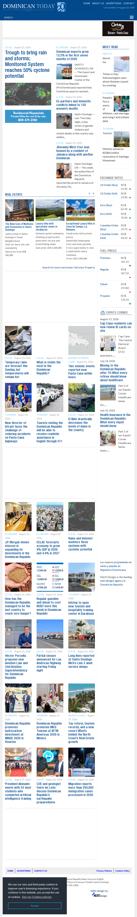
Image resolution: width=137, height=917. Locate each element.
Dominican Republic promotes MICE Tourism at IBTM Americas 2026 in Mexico (49, 731)
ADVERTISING (113, 3)
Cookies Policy (122, 871)
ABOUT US (98, 3)
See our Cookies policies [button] (37, 897)
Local (9, 47)
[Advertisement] (64, 28)
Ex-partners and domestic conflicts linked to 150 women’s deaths (73, 105)
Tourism (10, 414)
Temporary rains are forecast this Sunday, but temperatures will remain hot (17, 370)
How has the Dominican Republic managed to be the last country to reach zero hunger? (18, 606)
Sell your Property (85, 267)
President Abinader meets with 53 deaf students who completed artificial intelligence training (18, 791)
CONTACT (128, 3)
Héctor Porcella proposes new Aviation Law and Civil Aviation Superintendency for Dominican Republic (16, 666)
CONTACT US (40, 871)
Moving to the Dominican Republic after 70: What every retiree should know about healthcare (113, 373)
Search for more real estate (57, 267)
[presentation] (89, 193)
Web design (97, 890)
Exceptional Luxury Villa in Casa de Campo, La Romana (80, 227)
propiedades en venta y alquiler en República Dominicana (116, 565)
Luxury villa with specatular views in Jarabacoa (46, 227)
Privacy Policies (104, 871)
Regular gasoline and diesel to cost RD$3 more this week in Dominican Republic (49, 606)
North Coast (77, 715)
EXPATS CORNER (116, 312)
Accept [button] (35, 905)
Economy (62, 47)
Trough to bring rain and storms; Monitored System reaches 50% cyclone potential (27, 65)
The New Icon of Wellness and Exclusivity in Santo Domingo (19, 227)
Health (107, 53)
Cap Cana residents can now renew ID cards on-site (116, 327)
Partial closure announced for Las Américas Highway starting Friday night (49, 663)
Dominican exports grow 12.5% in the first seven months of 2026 (72, 55)
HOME (86, 3)
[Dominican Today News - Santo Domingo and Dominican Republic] (34, 7)
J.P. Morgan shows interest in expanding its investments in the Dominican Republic (18, 550)
